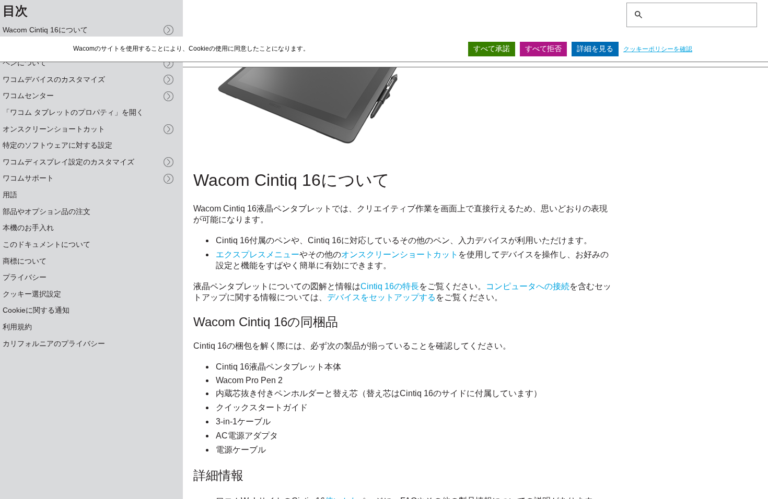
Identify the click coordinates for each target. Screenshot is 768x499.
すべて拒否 (543, 48)
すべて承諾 (491, 48)
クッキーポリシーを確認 (657, 49)
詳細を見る (595, 48)
